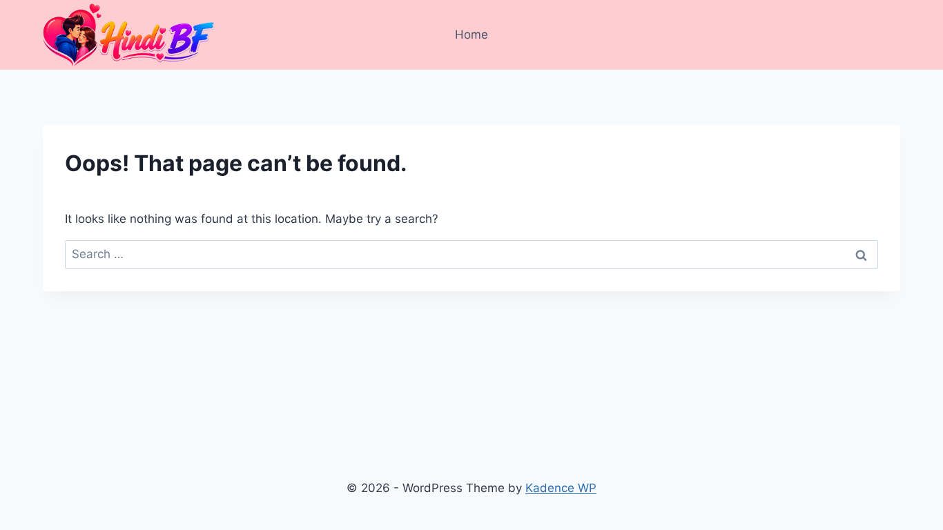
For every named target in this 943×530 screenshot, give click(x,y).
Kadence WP (560, 488)
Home (471, 34)
